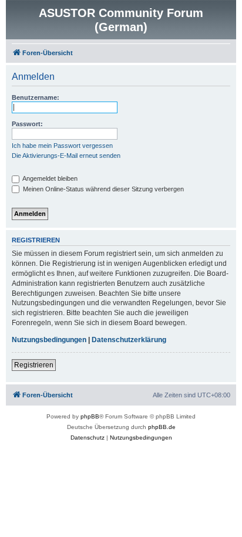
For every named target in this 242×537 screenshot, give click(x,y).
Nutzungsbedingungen (49, 340)
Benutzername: (35, 97)
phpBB (89, 416)
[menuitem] (87, 438)
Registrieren (33, 365)
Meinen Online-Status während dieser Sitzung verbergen (102, 188)
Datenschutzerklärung (129, 340)
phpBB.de (162, 427)
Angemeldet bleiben (49, 178)
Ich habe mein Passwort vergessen (62, 145)
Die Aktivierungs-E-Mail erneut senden (66, 155)
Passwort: (27, 123)
